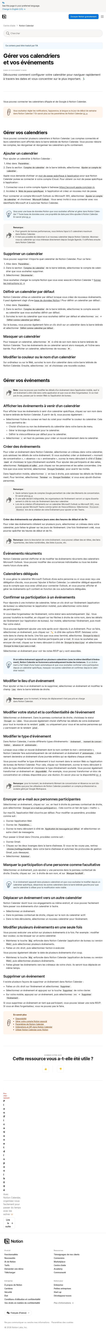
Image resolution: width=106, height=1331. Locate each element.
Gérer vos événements (26, 380)
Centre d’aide (9, 25)
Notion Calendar (26, 25)
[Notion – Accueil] (4, 16)
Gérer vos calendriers (25, 132)
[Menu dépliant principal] (102, 17)
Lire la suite (9, 1223)
